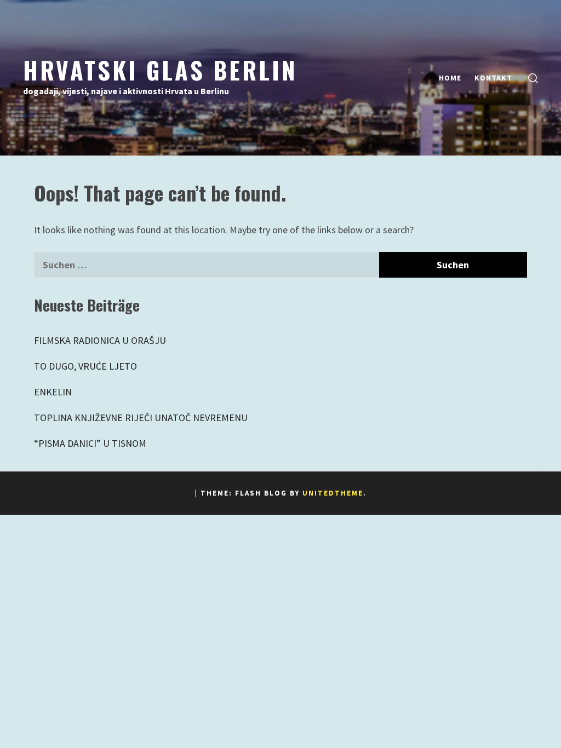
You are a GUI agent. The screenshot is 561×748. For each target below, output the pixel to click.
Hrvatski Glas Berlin (160, 69)
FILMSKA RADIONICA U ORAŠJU (100, 340)
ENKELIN (53, 391)
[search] (533, 78)
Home (450, 78)
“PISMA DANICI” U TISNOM (90, 443)
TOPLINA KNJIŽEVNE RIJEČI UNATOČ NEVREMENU (141, 417)
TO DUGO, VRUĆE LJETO (85, 366)
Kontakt (493, 78)
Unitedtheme (332, 493)
